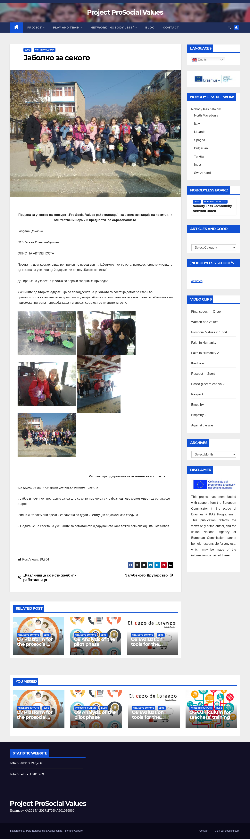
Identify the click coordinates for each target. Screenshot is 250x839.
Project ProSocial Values (125, 12)
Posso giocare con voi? (207, 384)
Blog (149, 27)
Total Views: (19, 763)
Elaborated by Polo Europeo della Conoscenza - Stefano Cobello (46, 830)
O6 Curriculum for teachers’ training (210, 714)
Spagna (199, 140)
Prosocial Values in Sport (209, 332)
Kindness (198, 363)
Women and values (205, 322)
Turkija (199, 156)
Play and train (66, 27)
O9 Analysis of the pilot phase (94, 641)
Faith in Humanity (203, 342)
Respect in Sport (203, 373)
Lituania (200, 131)
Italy (197, 123)
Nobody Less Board (215, 202)
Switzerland (202, 172)
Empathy (197, 404)
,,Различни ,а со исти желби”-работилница (49, 577)
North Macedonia (44, 50)
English (202, 59)
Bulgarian (201, 148)
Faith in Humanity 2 (205, 353)
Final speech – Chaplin (207, 311)
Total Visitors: (20, 774)
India (197, 164)
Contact (171, 27)
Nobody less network (206, 109)
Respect (197, 394)
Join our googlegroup (227, 830)
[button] (229, 27)
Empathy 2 (198, 415)
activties (197, 281)
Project (35, 27)
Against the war (202, 425)
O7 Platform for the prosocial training (35, 644)
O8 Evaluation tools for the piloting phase (147, 644)
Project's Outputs (28, 635)
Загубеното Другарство (146, 575)
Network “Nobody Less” (113, 27)
